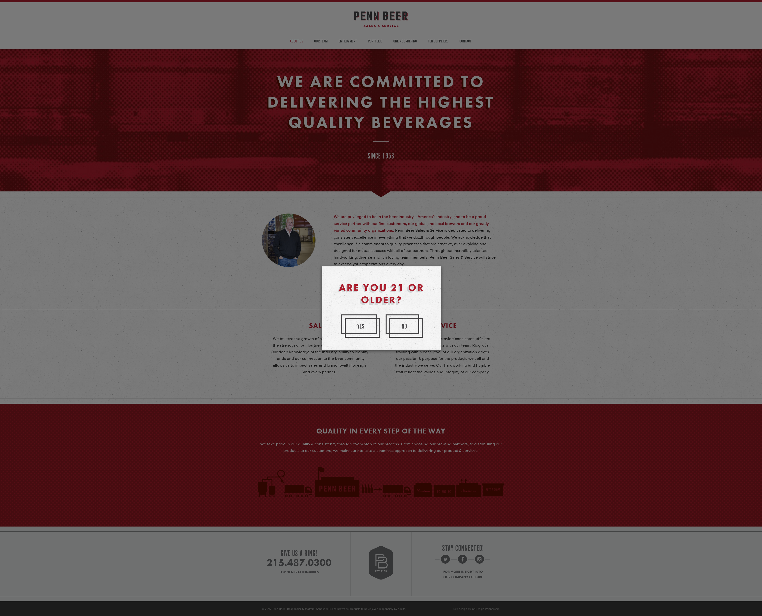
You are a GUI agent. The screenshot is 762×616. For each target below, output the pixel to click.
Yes (361, 326)
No (404, 326)
